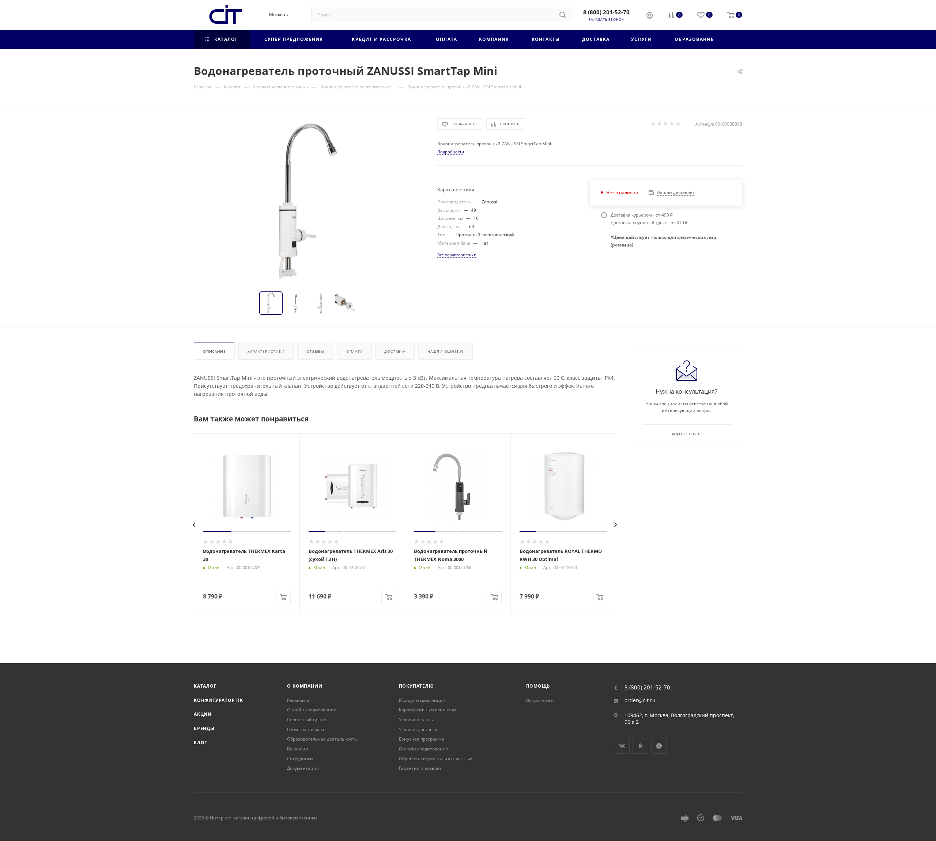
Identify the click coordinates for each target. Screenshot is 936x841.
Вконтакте (622, 746)
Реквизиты (298, 700)
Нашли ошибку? (445, 351)
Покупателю (416, 686)
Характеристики (266, 351)
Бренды (204, 728)
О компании (304, 686)
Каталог (205, 686)
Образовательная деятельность (322, 739)
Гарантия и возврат (420, 768)
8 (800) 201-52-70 (606, 12)
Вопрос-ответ (540, 700)
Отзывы (315, 351)
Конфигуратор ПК (218, 700)
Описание (214, 351)
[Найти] (562, 14)
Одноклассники (640, 746)
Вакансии (297, 749)
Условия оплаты (416, 719)
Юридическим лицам (422, 700)
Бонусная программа (421, 739)
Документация (303, 768)
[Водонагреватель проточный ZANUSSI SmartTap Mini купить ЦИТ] (309, 200)
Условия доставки (418, 729)
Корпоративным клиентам (427, 710)
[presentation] (194, 524)
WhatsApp (659, 746)
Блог (200, 742)
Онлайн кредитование (311, 710)
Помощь (538, 686)
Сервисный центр (306, 719)
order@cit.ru (640, 700)
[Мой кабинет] (649, 16)
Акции (203, 714)
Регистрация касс (306, 729)
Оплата (354, 351)
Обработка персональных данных (435, 759)
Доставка (394, 351)
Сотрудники (300, 759)
